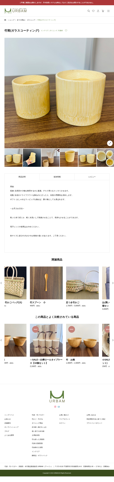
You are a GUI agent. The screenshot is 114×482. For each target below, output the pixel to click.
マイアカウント (64, 419)
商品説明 (22, 177)
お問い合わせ (91, 415)
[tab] (22, 176)
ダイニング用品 (37, 423)
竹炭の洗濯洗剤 (37, 443)
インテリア (45, 30)
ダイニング (53, 30)
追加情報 (57, 177)
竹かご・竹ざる (37, 419)
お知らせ (7, 419)
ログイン (62, 423)
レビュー (92, 177)
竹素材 (60, 30)
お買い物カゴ (64, 415)
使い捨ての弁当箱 (38, 431)
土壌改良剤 (36, 435)
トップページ (9, 415)
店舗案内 (7, 423)
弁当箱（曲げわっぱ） (39, 427)
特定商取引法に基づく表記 (96, 419)
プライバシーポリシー (94, 423)
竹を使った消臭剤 (38, 439)
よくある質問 (9, 435)
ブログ (6, 431)
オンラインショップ (11, 427)
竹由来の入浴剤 (37, 447)
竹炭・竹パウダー (38, 415)
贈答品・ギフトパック (39, 455)
